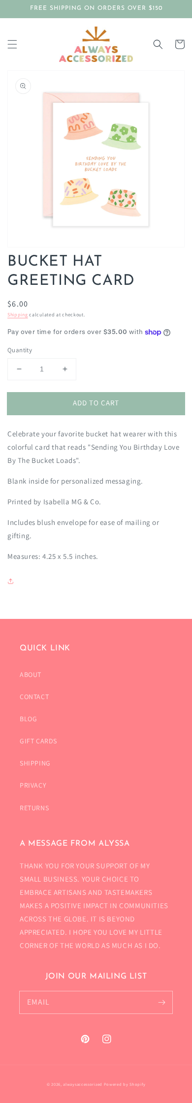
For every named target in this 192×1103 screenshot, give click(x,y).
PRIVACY (33, 785)
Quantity (19, 350)
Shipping (17, 314)
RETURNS (34, 807)
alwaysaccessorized (82, 1084)
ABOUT (30, 674)
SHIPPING (35, 763)
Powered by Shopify (125, 1084)
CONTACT (34, 696)
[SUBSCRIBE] (161, 1002)
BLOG (28, 718)
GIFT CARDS (38, 740)
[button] (12, 44)
